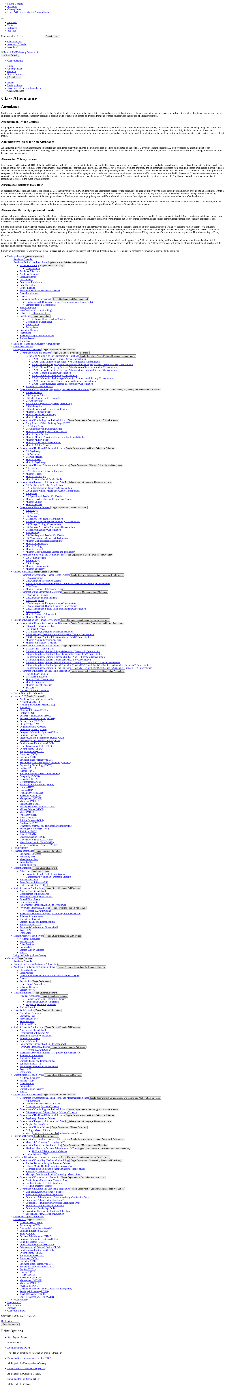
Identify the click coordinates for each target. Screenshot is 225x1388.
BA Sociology (32, 560)
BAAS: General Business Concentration (51, 372)
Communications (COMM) (33, 726)
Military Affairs (27, 941)
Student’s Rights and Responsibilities (37, 921)
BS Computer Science (36, 395)
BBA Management (35, 600)
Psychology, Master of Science (40, 1118)
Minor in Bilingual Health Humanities (44, 540)
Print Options (14, 77)
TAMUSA (30, 1316)
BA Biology (32, 510)
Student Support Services (32, 949)
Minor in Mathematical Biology (41, 414)
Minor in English (34, 501)
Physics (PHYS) (28, 817)
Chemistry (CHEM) (29, 724)
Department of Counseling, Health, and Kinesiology (45, 623)
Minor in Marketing (35, 617)
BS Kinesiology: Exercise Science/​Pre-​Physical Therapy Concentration (60, 634)
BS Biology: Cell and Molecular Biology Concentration (53, 521)
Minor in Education (35, 682)
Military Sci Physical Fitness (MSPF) (37, 806)
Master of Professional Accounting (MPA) (46, 1142)
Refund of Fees (27, 862)
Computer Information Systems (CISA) (39, 732)
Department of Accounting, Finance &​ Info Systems (45, 575)
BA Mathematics (34, 392)
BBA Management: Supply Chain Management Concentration (56, 608)
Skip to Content (14, 3)
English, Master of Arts (37, 1124)
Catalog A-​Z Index (16, 1310)
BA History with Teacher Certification (44, 471)
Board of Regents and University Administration (36, 343)
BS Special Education (36, 676)
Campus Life (26, 947)
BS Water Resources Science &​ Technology (47, 538)
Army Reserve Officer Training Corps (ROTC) (48, 423)
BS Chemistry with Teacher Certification (45, 535)
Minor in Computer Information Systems (45, 589)
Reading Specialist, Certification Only (44, 1183)
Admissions (25, 871)
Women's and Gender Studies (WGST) (38, 845)
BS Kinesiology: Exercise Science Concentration (49, 631)
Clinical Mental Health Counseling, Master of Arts (50, 1166)
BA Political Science (36, 426)
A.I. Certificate (33, 1101)
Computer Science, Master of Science (44, 1103)
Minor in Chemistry (35, 549)
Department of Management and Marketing (40, 592)
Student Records (28, 338)
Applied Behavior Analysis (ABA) (36, 1228)
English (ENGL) (28, 768)
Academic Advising (29, 265)
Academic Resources (30, 938)
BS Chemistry (32, 532)
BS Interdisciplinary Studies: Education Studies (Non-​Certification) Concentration (65, 657)
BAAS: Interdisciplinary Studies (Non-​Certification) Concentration (64, 381)
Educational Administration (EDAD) (37, 1266)
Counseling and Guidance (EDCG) (37, 1244)
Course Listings (27, 287)
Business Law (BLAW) (31, 721)
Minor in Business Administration (42, 614)
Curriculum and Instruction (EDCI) (37, 743)
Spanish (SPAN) (28, 834)
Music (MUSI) (27, 812)
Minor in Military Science (38, 439)
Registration (25, 316)
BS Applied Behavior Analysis (40, 626)
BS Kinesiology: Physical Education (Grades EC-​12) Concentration (58, 637)
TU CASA (31, 687)
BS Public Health (34, 456)
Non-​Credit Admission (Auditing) (36, 310)
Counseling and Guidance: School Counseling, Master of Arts (55, 1168)
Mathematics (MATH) (30, 803)
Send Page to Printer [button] (17, 1337)
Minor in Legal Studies (37, 434)
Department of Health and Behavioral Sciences (42, 448)
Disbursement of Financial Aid (34, 893)
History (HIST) (27, 787)
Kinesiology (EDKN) (30, 795)
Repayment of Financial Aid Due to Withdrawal (43, 905)
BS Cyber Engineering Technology (43, 398)
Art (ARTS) (25, 707)
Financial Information (23, 850)
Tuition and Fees (28, 865)
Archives (11, 1308)
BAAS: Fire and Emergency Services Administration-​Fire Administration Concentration (74, 367)
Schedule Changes (29, 987)
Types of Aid (26, 930)
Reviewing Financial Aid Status (35, 907)
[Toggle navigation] (2, 18)
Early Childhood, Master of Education (44, 1194)
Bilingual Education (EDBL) (34, 710)
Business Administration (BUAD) (36, 715)
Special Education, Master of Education (45, 1213)
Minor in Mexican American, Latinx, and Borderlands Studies (55, 437)
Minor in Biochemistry (37, 543)
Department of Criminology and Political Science (43, 420)
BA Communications (36, 557)
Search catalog (8, 36)
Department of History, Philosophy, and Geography (44, 465)
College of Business (23, 571)
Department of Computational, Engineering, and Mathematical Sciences (54, 389)
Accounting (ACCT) (30, 702)
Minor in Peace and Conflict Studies (43, 442)
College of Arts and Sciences (27, 349)
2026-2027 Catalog (10, 55)
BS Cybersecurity (34, 400)
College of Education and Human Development (36, 620)
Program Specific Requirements (41, 1004)
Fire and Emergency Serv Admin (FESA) (40, 773)
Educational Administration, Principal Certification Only (53, 1202)
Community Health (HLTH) (33, 729)
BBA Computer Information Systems (44, 580)
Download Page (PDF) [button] (18, 1347)
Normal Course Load (36, 984)
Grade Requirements (29, 293)
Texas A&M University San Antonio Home (28, 12)
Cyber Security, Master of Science (42, 1106)
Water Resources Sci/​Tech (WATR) (37, 842)
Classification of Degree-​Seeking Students (46, 319)
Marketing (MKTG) (29, 801)
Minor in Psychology (36, 462)
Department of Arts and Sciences (35, 352)
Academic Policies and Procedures (24, 88)
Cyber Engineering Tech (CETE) (36, 746)
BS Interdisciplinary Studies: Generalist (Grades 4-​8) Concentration (58, 659)
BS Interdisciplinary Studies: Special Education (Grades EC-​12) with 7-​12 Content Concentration (73, 662)
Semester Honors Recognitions (41, 304)
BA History (31, 468)
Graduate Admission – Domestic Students (46, 999)
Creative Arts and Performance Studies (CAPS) (42, 737)
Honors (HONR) (28, 790)
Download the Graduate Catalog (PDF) (26, 1368)
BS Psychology (33, 454)
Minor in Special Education (39, 685)
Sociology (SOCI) (28, 831)
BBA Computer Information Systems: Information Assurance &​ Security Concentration (68, 583)
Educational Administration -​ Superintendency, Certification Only (57, 1197)
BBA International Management (41, 597)
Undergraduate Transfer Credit (34, 885)
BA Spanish (31, 493)
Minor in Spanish (34, 504)
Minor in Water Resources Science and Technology (50, 551)
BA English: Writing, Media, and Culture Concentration (53, 490)
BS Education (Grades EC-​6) (40, 648)
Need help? (12, 47)
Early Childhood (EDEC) (32, 751)
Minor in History (34, 473)
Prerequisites (32, 327)
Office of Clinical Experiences (34, 690)
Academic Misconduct (30, 271)
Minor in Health (33, 459)
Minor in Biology (34, 546)
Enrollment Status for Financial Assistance (40, 290)
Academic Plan (33, 268)
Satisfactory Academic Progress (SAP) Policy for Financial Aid (50, 913)
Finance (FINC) (27, 770)
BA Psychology (33, 451)
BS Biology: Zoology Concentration (43, 529)
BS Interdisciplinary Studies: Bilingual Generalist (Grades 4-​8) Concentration (63, 651)
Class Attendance (28, 276)
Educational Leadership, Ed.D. (41, 1208)
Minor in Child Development (40, 679)
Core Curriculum (28, 285)
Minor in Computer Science (39, 411)
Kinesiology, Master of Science (41, 1171)
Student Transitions (29, 879)
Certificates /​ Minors (23, 346)
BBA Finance (32, 586)
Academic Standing (29, 274)
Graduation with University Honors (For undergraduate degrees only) (59, 302)
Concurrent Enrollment (31, 282)
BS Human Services (35, 629)
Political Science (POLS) (32, 820)
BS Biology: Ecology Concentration (43, 524)
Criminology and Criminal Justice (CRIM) (40, 740)
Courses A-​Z (19, 696)
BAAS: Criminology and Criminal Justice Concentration (59, 359)
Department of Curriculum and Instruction (40, 645)
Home (10, 66)
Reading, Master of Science (39, 1185)
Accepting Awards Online (38, 910)
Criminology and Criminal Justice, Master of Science (51, 1112)
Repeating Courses (29, 330)
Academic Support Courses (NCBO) (37, 699)
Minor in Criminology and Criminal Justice (46, 431)
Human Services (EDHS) (32, 792)
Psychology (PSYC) (29, 823)
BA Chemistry (33, 513)
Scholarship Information (31, 916)
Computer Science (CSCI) (32, 735)
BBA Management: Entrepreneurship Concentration (51, 603)
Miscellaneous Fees (29, 859)
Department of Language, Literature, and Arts (42, 482)
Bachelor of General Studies (39, 386)
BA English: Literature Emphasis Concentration (49, 488)
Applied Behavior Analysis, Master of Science (48, 1163)
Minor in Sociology (35, 568)
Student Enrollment (22, 867)
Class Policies (26, 279)
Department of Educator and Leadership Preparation (45, 671)
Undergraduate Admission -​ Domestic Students (48, 876)
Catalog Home (14, 9)
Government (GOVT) (30, 781)
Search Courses (14, 74)
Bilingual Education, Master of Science (45, 1191)
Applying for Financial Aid (33, 891)
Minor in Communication (38, 566)
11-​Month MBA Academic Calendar (49, 1151)
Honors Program (28, 307)
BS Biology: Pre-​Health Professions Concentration (50, 527)
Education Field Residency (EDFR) (37, 759)
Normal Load (32, 324)
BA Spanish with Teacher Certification (44, 496)
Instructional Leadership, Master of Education (48, 1211)
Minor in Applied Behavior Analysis (43, 640)
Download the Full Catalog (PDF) (23, 1379)
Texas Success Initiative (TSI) (34, 882)
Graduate (11, 71)
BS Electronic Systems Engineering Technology (49, 403)
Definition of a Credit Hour (39, 321)
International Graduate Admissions (42, 1001)
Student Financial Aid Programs (28, 888)
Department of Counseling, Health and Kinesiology (44, 1160)
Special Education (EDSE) (32, 837)
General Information (29, 902)
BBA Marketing (33, 611)
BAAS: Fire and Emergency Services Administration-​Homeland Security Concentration (74, 370)
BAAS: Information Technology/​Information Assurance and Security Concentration (72, 378)
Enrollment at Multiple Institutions (36, 896)
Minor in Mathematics (36, 417)
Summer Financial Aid (30, 924)
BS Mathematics (34, 406)
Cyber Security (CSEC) (31, 748)
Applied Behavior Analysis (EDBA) (37, 704)
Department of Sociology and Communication (42, 554)
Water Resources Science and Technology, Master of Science (55, 1133)
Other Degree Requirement (33, 313)
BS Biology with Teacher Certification (44, 518)
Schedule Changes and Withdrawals (37, 335)
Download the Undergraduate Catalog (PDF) (29, 1358)
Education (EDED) (29, 757)
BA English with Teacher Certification (44, 485)
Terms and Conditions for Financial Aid (39, 927)
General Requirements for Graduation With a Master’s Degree (49, 975)
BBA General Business (37, 595)
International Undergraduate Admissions (45, 874)
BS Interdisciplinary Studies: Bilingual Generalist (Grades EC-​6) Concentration (64, 654)
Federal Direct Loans (30, 899)
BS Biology (31, 516)
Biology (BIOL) (27, 713)
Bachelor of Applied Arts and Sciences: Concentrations (52, 356)
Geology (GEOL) (28, 779)
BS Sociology (32, 563)
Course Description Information (28, 693)
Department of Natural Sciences (35, 507)
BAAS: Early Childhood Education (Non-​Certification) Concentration (66, 361)
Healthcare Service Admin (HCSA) (37, 784)
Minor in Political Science (38, 445)
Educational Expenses (30, 854)
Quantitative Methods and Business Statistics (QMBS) (46, 826)
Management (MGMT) (31, 798)
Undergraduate (14, 68)
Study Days (25, 341)
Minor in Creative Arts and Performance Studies (49, 499)
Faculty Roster (20, 848)
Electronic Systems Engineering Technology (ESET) (45, 762)
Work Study (25, 933)
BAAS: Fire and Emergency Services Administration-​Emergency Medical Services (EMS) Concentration (82, 364)
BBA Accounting (34, 578)
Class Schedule (14, 41)
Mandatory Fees (27, 856)
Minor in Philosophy (36, 476)
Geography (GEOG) (30, 776)
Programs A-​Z (14, 1302)
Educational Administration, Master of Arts (46, 1200)
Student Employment (30, 919)
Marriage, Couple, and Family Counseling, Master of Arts (53, 1174)
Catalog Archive (15, 60)
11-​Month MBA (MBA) (31, 1222)
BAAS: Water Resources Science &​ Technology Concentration (62, 383)
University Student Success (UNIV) (37, 839)
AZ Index (12, 6)
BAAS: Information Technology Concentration (54, 375)
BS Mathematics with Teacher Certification (46, 409)
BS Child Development (37, 674)
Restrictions (25, 332)
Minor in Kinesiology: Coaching (41, 642)
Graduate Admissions (30, 996)
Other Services (27, 944)
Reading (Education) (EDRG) (34, 828)
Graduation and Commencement (36, 299)
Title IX (23, 952)
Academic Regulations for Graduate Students (35, 967)
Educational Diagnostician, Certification (45, 1205)
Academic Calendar (16, 44)
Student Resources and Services (28, 935)
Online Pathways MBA (37, 1154)
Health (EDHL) (27, 1275)
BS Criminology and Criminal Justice (44, 428)
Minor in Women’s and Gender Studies (44, 479)
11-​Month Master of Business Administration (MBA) (51, 1148)
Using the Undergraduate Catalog (29, 955)
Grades (23, 296)
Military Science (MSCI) (31, 809)
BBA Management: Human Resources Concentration (51, 606)
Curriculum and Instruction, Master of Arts (46, 1180)
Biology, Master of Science (39, 1130)
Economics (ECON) (29, 754)
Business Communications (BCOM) (37, 718)
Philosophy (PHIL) (29, 815)
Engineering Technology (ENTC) (36, 765)
